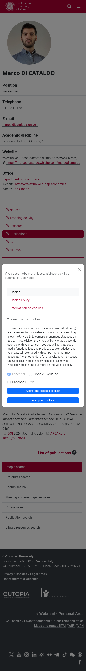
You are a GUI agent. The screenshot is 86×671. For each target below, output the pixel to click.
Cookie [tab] (15, 292)
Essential (18, 374)
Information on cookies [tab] (27, 308)
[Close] (79, 269)
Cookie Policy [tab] (20, 300)
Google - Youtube (46, 374)
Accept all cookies (43, 400)
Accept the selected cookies (43, 390)
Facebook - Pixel (23, 382)
